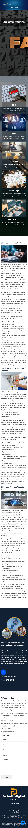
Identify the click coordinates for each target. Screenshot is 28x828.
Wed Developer (14, 219)
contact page (10, 365)
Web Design (14, 190)
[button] (24, 3)
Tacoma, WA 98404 (14, 812)
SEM (14, 133)
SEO (14, 105)
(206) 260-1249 (6, 728)
